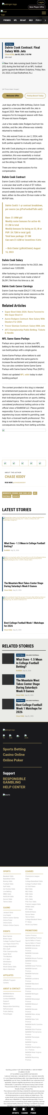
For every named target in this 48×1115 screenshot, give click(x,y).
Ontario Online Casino (11, 925)
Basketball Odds (9, 879)
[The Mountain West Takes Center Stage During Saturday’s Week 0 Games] (8, 679)
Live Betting (7, 891)
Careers (6, 983)
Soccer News (30, 914)
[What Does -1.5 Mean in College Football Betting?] (8, 658)
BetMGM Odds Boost (32, 946)
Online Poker (13, 760)
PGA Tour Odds (30, 902)
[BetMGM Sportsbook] (10, 5)
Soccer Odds (7, 899)
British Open (7, 939)
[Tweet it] (6, 463)
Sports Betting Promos (33, 938)
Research (6, 1004)
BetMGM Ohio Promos (33, 1029)
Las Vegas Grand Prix (11, 944)
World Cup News (31, 924)
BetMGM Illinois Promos (34, 958)
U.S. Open (6, 959)
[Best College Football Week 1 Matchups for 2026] (8, 704)
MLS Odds (29, 891)
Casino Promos (31, 935)
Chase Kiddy (9, 54)
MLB (31, 20)
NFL (15, 20)
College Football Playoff (12, 941)
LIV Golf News (30, 886)
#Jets (38, 239)
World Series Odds (9, 967)
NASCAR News (30, 912)
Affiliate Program (9, 980)
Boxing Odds (7, 881)
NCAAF (23, 20)
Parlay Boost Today (35, 96)
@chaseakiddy (19, 482)
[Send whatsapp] (32, 463)
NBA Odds (29, 894)
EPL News (29, 909)
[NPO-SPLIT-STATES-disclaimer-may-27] (24, 441)
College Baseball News (33, 919)
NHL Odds (29, 899)
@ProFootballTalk (28, 209)
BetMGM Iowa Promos (33, 966)
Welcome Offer (12, 96)
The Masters (7, 956)
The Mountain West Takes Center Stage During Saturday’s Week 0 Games (23, 585)
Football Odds (8, 884)
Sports (16, 496)
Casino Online (14, 755)
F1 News (28, 922)
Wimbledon (7, 962)
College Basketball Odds (34, 881)
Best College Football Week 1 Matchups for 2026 (29, 708)
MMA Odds (7, 894)
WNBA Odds (29, 907)
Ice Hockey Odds (9, 889)
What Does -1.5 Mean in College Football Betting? (29, 663)
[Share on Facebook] (15, 463)
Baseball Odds (8, 876)
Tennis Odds (7, 902)
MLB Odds (29, 889)
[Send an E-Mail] (24, 463)
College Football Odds (33, 884)
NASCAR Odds (8, 896)
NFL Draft (6, 949)
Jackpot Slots (8, 913)
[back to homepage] (6, 13)
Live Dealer (7, 915)
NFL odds (24, 374)
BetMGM (7, 550)
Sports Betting (14, 749)
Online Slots (7, 923)
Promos (7, 20)
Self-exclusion (8, 1009)
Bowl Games (7, 936)
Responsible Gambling (14, 780)
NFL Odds (28, 896)
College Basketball (9, 946)
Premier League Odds (33, 904)
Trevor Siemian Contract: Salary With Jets (25, 326)
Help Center (14, 787)
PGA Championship (10, 951)
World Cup (7, 964)
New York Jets (25, 493)
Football (9, 44)
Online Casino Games (11, 918)
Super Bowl (7, 954)
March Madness (9, 969)
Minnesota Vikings (10, 493)
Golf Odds (6, 886)
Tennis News (29, 917)
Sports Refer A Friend (32, 940)
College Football (32, 655)
